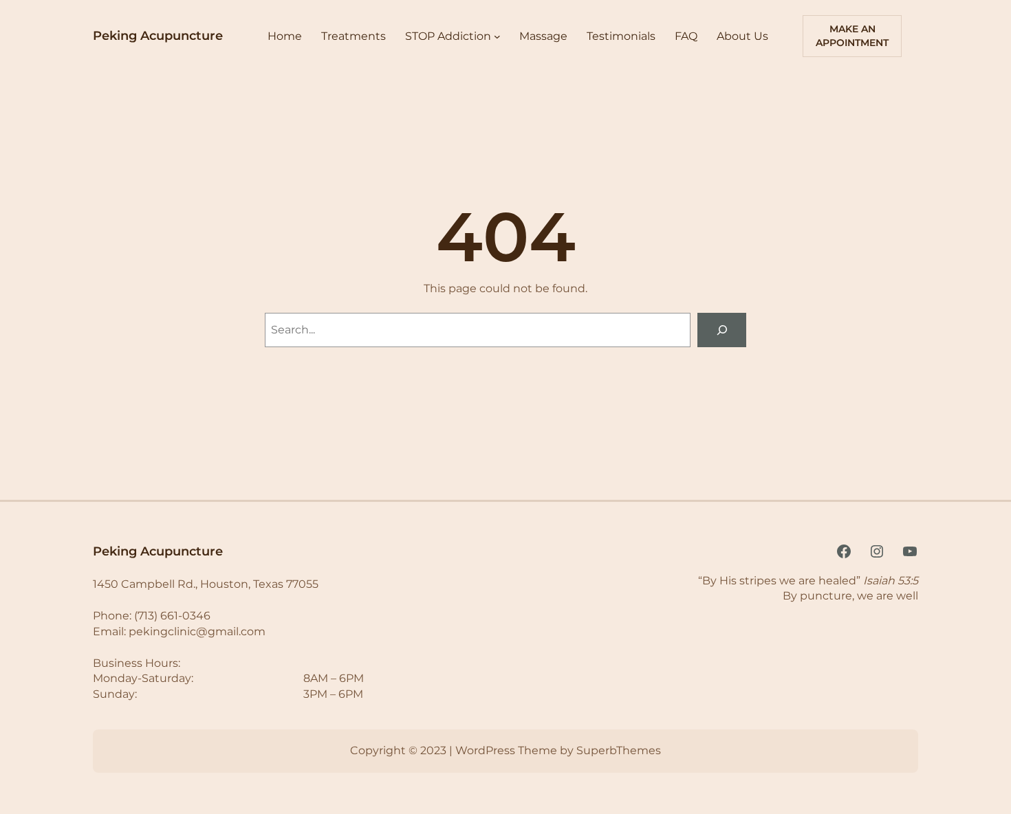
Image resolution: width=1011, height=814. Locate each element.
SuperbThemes (618, 750)
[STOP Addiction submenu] (497, 36)
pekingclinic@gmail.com (197, 631)
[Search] (721, 329)
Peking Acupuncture (158, 35)
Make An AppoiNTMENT (852, 36)
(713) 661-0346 (172, 615)
